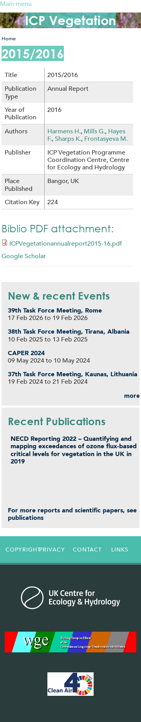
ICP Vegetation (70, 20)
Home (9, 38)
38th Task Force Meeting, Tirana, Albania (69, 331)
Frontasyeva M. (106, 139)
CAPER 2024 (26, 353)
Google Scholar (24, 256)
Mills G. (94, 131)
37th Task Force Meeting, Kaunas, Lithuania (72, 374)
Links (119, 549)
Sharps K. (68, 139)
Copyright (20, 549)
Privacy (52, 549)
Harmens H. (64, 131)
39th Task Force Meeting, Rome (55, 310)
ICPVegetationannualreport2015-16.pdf (65, 243)
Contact (87, 549)
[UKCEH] (71, 597)
